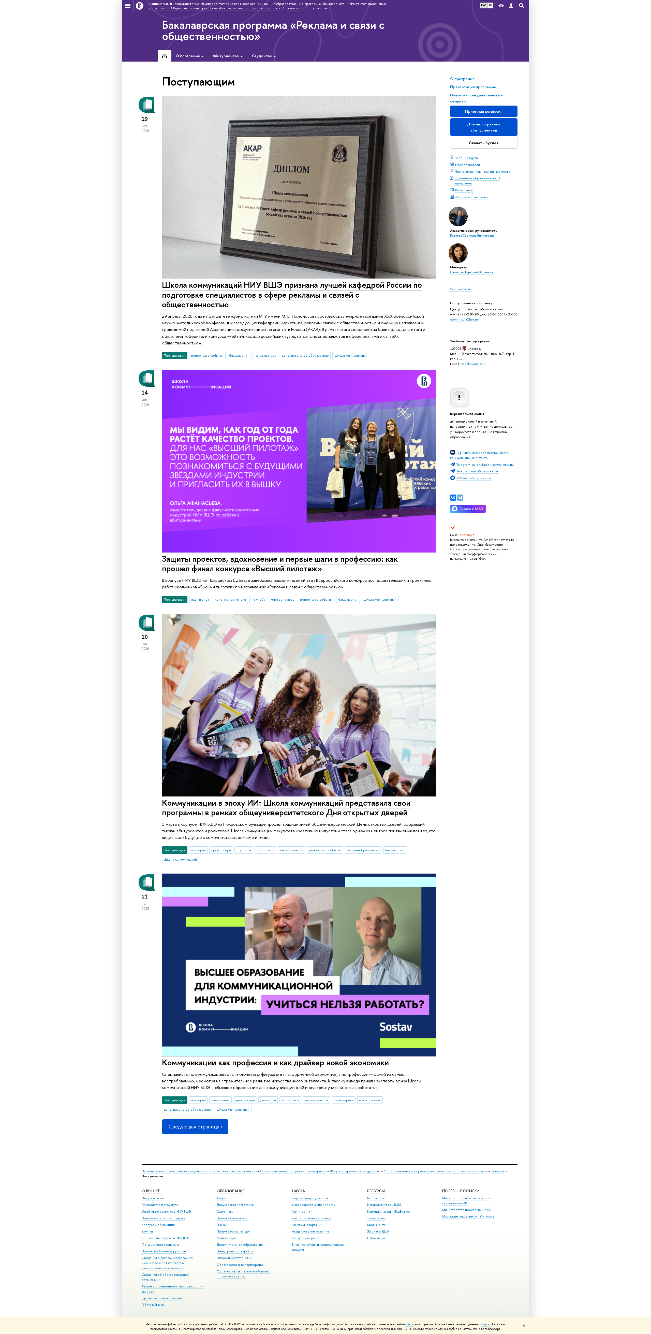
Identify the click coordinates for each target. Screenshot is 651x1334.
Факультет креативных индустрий (354, 1171)
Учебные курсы (466, 157)
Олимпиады (225, 1211)
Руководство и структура (160, 1204)
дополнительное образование (305, 355)
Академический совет (472, 197)
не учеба (258, 599)
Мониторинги (302, 1211)
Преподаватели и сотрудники (163, 1218)
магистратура (265, 355)
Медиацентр (376, 1225)
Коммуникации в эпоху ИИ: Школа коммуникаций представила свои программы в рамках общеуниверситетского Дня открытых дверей (286, 807)
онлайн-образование (363, 850)
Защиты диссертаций (307, 1225)
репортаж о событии (207, 355)
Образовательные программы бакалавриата (292, 1171)
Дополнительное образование (240, 1244)
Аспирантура (226, 1238)
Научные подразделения (310, 1198)
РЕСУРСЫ (376, 1191)
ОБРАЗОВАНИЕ (230, 1191)
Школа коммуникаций (350, 355)
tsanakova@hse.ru (473, 363)
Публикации (376, 1238)
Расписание (464, 190)
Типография (376, 1218)
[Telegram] (460, 498)
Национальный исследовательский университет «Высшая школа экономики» (198, 1171)
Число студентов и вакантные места (482, 171)
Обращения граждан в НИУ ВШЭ (166, 1238)
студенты (243, 850)
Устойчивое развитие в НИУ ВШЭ (166, 1211)
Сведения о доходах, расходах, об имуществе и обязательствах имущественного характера (167, 1263)
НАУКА (298, 1191)
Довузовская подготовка (235, 1204)
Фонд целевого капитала (160, 1244)
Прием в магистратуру (233, 1231)
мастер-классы (282, 599)
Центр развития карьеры (235, 1251)
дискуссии (268, 1100)
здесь (409, 1324)
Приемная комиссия (483, 111)
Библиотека (375, 1198)
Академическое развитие (310, 1231)
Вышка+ (222, 1225)
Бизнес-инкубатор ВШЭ (234, 1258)
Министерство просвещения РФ (466, 1210)
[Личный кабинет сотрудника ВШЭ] (511, 5)
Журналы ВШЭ (378, 1231)
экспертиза (265, 850)
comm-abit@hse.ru (464, 319)
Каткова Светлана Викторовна (472, 236)
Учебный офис (461, 289)
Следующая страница (193, 1126)
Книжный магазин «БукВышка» (388, 1211)
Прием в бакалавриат (232, 1218)
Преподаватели (467, 164)
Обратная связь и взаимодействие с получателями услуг (243, 1274)
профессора (221, 850)
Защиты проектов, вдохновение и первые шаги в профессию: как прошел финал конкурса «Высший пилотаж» (280, 563)
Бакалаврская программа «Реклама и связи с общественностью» (273, 30)
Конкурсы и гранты (306, 1238)
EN (490, 5)
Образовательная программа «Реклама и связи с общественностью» (435, 1171)
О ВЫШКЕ (151, 1191)
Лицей (222, 1198)
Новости (497, 1171)
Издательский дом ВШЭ (384, 1204)
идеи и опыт (200, 599)
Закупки (147, 1231)
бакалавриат (239, 355)
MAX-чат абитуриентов (474, 478)
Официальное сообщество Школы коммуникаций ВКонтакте (479, 455)
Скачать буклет (484, 143)
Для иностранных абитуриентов (484, 127)
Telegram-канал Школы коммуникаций (485, 464)
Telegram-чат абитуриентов (477, 471)
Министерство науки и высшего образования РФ (466, 1200)
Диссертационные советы (311, 1218)
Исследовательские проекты (313, 1204)
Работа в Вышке (153, 1304)
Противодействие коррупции (164, 1251)
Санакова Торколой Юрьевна (471, 272)
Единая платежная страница (162, 1298)
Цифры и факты (153, 1198)
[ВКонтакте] (453, 498)
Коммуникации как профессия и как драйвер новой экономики (275, 1062)
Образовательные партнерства (240, 1265)
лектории (198, 850)
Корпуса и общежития (158, 1225)
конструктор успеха (230, 599)
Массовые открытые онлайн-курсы (468, 1216)
